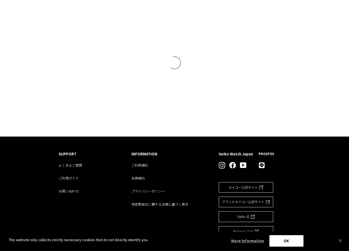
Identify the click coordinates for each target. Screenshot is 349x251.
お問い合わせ (69, 191)
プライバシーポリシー (148, 191)
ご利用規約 (139, 165)
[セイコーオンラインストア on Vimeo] (261, 165)
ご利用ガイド (69, 178)
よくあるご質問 (70, 165)
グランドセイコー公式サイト (243, 201)
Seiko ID (243, 216)
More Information (247, 240)
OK (286, 240)
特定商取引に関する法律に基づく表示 (160, 204)
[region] (174, 241)
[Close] (340, 241)
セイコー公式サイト (243, 187)
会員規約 (138, 178)
